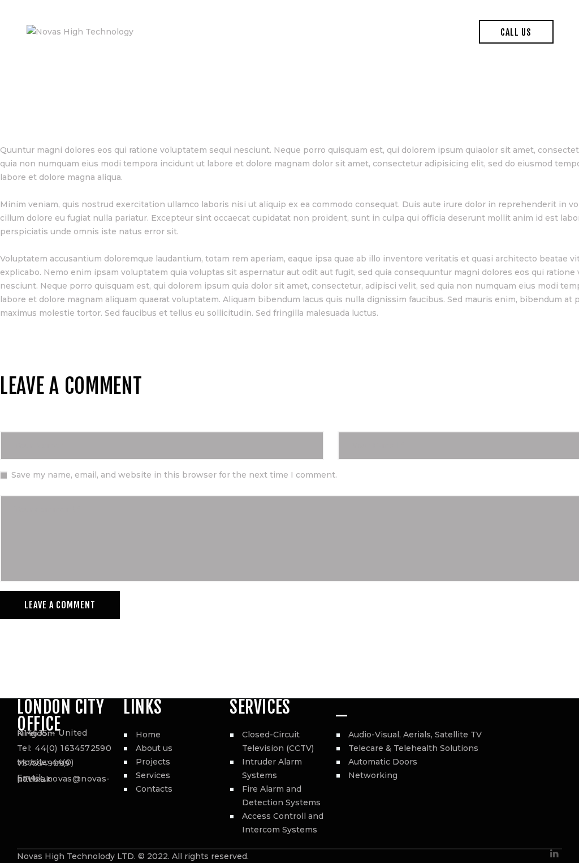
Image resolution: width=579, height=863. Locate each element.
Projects (153, 762)
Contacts (154, 789)
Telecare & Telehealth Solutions (413, 748)
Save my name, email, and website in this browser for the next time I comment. (174, 475)
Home (148, 734)
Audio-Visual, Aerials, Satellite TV (415, 734)
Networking (372, 775)
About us (154, 748)
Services (153, 775)
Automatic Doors (382, 762)
